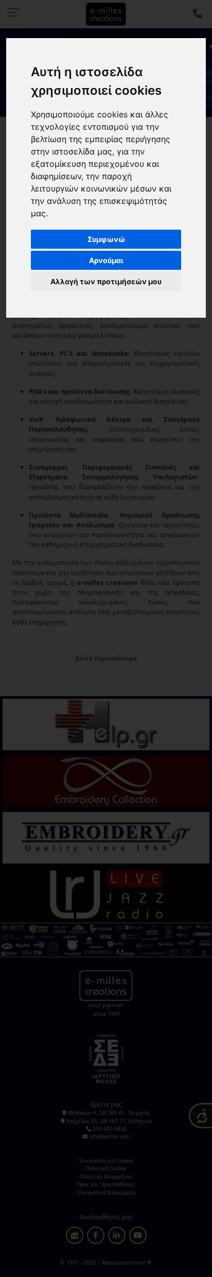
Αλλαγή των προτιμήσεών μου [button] (106, 281)
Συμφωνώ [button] (106, 239)
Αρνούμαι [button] (106, 260)
